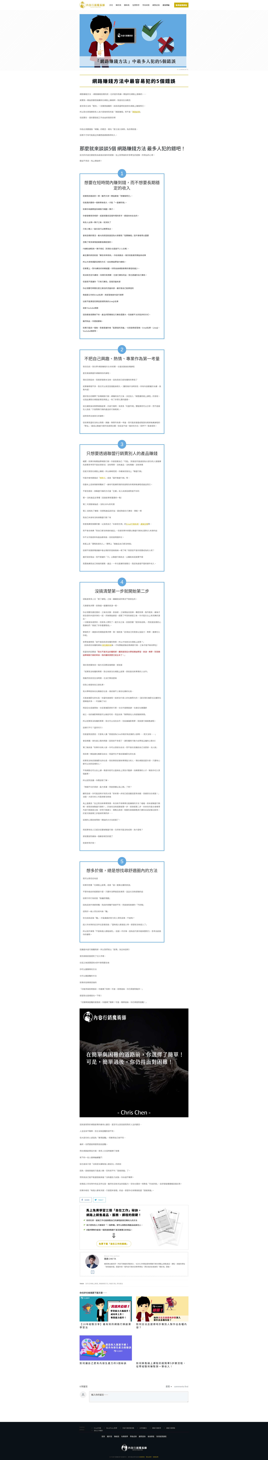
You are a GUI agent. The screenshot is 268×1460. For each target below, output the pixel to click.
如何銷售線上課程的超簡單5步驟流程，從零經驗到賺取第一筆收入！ (162, 1352)
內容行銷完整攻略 (128, 1428)
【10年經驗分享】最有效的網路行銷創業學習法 (106, 1313)
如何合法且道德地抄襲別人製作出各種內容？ (162, 1313)
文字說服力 (143, 1428)
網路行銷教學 (156, 1428)
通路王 (102, 477)
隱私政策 (149, 1457)
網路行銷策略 (170, 1428)
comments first (181, 1386)
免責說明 (155, 1457)
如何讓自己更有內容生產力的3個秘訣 (106, 1352)
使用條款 (142, 1457)
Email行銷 (97, 1428)
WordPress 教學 (111, 1428)
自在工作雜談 (98, 1430)
